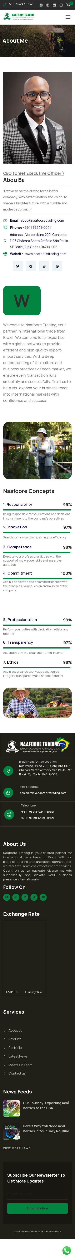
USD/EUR (12, 992)
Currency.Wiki (33, 992)
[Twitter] (18, 266)
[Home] (37, 745)
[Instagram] (44, 266)
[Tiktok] (34, 897)
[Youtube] (43, 897)
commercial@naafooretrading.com (43, 793)
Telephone (28, 805)
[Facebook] (31, 266)
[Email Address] (8, 793)
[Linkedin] (25, 897)
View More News (17, 1148)
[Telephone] (9, 814)
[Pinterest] (57, 266)
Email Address (29, 787)
